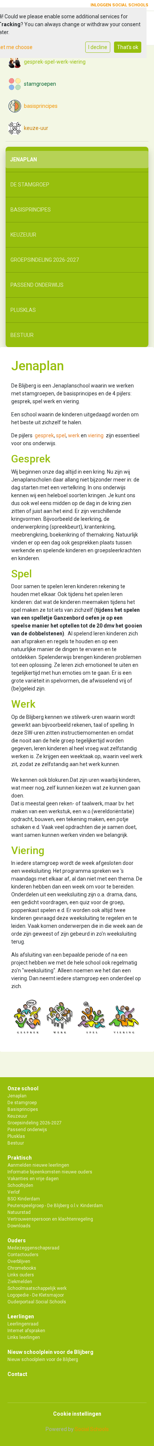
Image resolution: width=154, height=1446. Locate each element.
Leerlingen (20, 1316)
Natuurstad (19, 1212)
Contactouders (22, 1254)
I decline (97, 47)
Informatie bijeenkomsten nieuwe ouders (49, 1172)
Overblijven (18, 1261)
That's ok (127, 47)
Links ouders (20, 1275)
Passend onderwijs (37, 285)
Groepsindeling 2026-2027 (44, 260)
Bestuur (22, 335)
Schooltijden (20, 1185)
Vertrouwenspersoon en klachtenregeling (50, 1219)
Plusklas (23, 310)
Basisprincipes (30, 210)
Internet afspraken (26, 1330)
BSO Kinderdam (23, 1199)
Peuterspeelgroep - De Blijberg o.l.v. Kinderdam (55, 1205)
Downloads (19, 1225)
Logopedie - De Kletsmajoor (35, 1295)
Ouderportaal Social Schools (36, 1301)
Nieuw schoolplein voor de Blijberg (50, 1352)
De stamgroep (29, 185)
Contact (17, 1374)
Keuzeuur (23, 235)
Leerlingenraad (22, 1324)
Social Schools (92, 1429)
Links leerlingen (23, 1337)
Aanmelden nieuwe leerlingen (38, 1165)
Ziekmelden (19, 1281)
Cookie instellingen (77, 1414)
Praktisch (19, 1158)
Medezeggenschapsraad (33, 1248)
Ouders (16, 1240)
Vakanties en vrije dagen (33, 1178)
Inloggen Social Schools (119, 5)
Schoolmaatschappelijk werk (37, 1288)
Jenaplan (23, 159)
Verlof (13, 1192)
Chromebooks (21, 1268)
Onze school (22, 1088)
